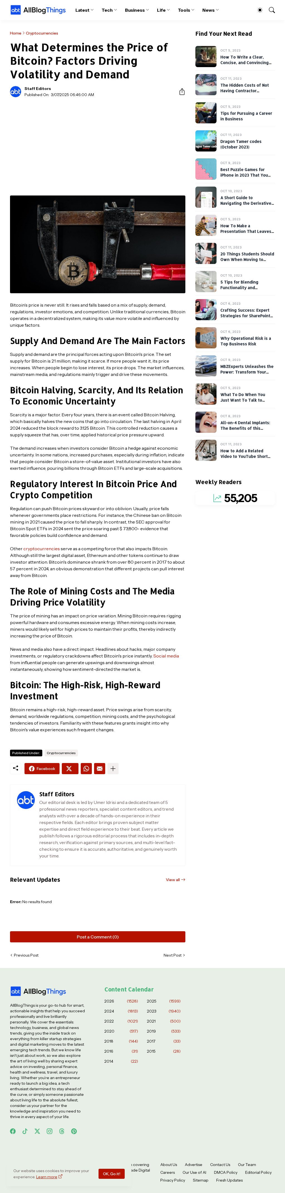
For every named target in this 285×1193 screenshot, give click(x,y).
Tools (184, 10)
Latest (82, 10)
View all (173, 879)
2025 (164, 1001)
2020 (121, 1031)
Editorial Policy (258, 1172)
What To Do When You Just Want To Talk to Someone (242, 400)
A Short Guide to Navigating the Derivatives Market (247, 203)
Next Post (172, 955)
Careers (167, 1172)
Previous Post (26, 955)
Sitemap (200, 1180)
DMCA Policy (225, 1172)
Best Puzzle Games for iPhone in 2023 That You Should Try (244, 175)
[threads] (62, 1131)
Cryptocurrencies (42, 33)
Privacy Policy (172, 1180)
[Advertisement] (97, 143)
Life (161, 10)
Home (15, 33)
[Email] (99, 768)
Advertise (193, 1164)
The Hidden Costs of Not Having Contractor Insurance (244, 91)
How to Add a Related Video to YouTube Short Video (244, 456)
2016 (121, 1051)
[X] (70, 768)
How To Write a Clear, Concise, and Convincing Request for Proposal (244, 62)
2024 (121, 1011)
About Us (168, 1164)
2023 (164, 1011)
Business (135, 10)
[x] (37, 1131)
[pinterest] (74, 1131)
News (208, 10)
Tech (107, 10)
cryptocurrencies (41, 548)
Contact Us (220, 1164)
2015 (164, 1051)
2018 (121, 1041)
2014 (121, 1061)
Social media (166, 656)
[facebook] (13, 1131)
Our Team (247, 1164)
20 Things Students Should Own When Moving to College (247, 259)
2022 (121, 1021)
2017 (164, 1041)
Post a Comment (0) (98, 937)
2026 (121, 1001)
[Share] (179, 91)
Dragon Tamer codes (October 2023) (241, 144)
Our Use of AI (194, 1172)
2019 (164, 1031)
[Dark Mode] (257, 10)
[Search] (269, 10)
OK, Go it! (111, 1173)
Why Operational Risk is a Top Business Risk (245, 341)
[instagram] (49, 1131)
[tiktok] (25, 1131)
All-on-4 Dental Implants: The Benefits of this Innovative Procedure (245, 428)
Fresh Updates (229, 1180)
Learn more (46, 1176)
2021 (164, 1021)
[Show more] (113, 768)
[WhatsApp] (86, 768)
